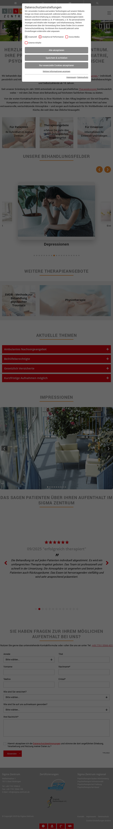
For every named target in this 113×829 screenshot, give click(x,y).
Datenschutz (82, 77)
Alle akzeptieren (56, 50)
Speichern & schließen (56, 57)
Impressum (71, 77)
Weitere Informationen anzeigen (56, 71)
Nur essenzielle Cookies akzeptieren (56, 65)
